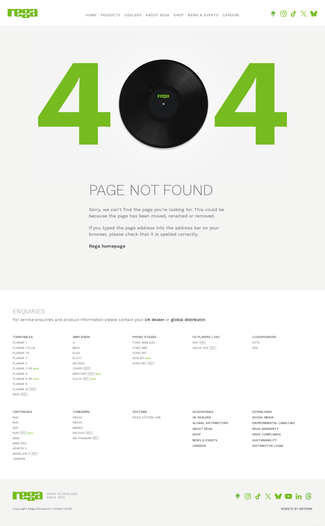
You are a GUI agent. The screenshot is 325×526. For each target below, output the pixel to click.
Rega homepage (107, 246)
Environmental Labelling (273, 423)
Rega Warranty (265, 429)
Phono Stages (144, 337)
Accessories (202, 412)
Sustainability (264, 440)
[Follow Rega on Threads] (308, 496)
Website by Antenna (296, 509)
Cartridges (22, 412)
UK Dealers (201, 417)
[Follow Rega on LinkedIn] (298, 496)
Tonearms (81, 412)
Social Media (262, 417)
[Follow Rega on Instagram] (283, 13)
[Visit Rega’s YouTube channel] (288, 496)
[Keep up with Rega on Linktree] (273, 13)
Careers (199, 446)
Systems (140, 412)
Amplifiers (81, 337)
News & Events (204, 440)
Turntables (23, 337)
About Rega (202, 429)
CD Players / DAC (206, 337)
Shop (196, 434)
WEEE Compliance (266, 434)
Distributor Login (267, 446)
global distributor (188, 319)
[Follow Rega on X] (303, 13)
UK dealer (154, 319)
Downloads (262, 412)
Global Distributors (210, 423)
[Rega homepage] (23, 16)
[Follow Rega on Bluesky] (313, 13)
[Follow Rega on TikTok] (293, 13)
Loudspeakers (264, 337)
